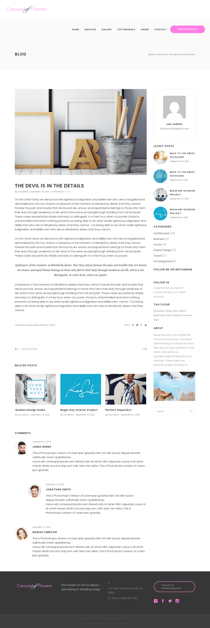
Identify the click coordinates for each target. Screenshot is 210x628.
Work (52, 325)
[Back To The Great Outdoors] (160, 157)
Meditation (159, 315)
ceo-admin (23, 191)
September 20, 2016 (39, 191)
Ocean (169, 315)
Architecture (162, 54)
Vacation (187, 315)
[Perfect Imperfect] (125, 389)
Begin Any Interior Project (79, 410)
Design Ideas (33, 325)
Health (182, 311)
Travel (157, 256)
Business (159, 239)
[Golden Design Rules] (35, 389)
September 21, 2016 (40, 414)
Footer (158, 244)
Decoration (20, 325)
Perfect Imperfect (118, 410)
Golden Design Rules (30, 410)
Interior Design (163, 250)
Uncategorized (163, 261)
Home (151, 54)
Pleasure (44, 325)
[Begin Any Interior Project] (80, 389)
